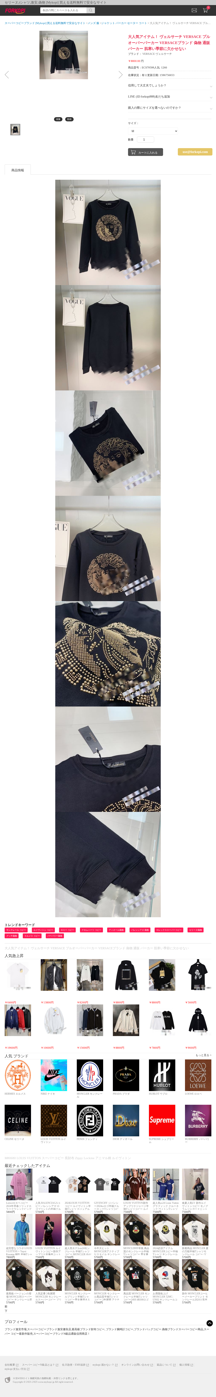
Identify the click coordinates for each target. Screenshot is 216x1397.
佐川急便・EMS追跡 (73, 1364)
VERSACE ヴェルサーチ (157, 53)
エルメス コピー (32, 936)
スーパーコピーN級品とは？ (38, 1364)
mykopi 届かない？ (103, 1364)
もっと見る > (203, 1055)
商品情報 (17, 170)
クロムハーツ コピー (91, 930)
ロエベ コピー (67, 930)
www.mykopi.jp (46, 1382)
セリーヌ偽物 (195, 930)
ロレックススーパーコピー (169, 930)
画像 (58, 119)
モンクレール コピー (16, 930)
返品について (164, 1364)
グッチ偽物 (11, 936)
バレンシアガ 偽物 (140, 930)
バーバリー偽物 (54, 936)
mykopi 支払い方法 (15, 1369)
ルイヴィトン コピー (43, 930)
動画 (69, 119)
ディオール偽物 (116, 930)
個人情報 (184, 1364)
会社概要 (10, 1364)
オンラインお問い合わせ (135, 1364)
